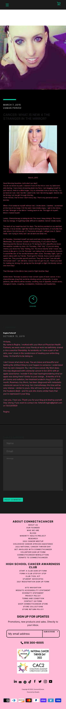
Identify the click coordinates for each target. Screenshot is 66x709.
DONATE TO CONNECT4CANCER (33, 557)
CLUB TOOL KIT (33, 576)
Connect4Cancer (38, 689)
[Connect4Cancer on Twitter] (40, 681)
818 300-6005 (34, 642)
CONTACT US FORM (33, 601)
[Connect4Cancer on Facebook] (34, 681)
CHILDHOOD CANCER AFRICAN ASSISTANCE (33, 544)
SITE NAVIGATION (33, 587)
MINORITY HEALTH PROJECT (33, 536)
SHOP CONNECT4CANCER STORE (33, 604)
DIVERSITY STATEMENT (33, 593)
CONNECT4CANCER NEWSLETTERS (33, 555)
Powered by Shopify (33, 692)
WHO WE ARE (33, 530)
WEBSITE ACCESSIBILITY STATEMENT (33, 590)
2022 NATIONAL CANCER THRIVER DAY (33, 547)
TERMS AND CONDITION (33, 598)
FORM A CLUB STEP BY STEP (33, 573)
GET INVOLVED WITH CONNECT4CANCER (33, 549)
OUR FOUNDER (33, 528)
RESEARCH (33, 538)
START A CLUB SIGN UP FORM (33, 571)
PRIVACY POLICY (33, 596)
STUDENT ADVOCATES (33, 579)
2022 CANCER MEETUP (33, 541)
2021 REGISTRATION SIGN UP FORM (33, 582)
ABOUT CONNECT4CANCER (33, 521)
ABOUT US (33, 525)
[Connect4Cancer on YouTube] (50, 681)
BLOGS (33, 533)
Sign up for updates (33, 616)
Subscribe (49, 632)
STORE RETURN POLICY (33, 609)
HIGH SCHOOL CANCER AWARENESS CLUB (33, 565)
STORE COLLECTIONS (33, 607)
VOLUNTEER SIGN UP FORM (33, 552)
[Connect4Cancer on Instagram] (45, 681)
